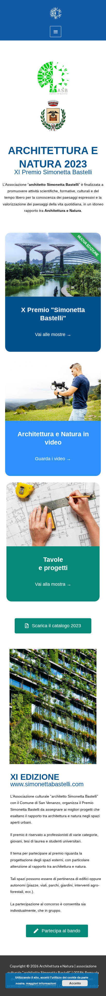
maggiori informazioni (41, 983)
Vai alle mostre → (53, 334)
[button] (53, 625)
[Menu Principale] (55, 31)
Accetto (75, 983)
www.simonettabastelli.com (47, 784)
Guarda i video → (53, 458)
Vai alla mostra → (53, 584)
